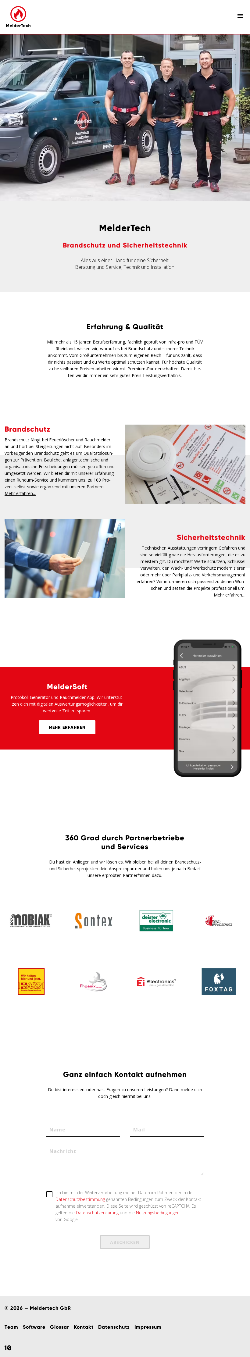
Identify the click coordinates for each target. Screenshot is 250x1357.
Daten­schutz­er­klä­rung (97, 1213)
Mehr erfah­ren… (20, 493)
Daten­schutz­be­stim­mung (80, 1199)
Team (11, 1327)
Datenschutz (114, 1327)
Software (34, 1327)
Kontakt (84, 1327)
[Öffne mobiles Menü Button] (240, 16)
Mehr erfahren (67, 727)
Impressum (148, 1327)
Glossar (59, 1327)
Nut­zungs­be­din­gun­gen (158, 1213)
